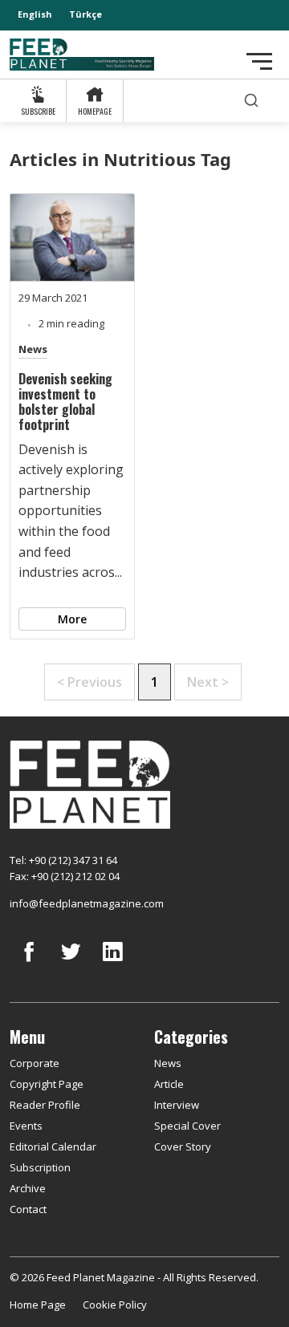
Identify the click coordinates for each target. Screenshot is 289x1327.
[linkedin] (112, 963)
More (72, 619)
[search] (251, 100)
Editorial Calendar (53, 1146)
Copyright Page (46, 1084)
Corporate (34, 1063)
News (32, 349)
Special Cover (187, 1125)
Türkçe (85, 14)
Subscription (40, 1167)
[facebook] (29, 963)
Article (169, 1084)
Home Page (38, 1304)
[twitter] (70, 963)
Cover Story (182, 1146)
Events (26, 1125)
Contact (28, 1209)
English (35, 14)
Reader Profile (45, 1105)
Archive (28, 1188)
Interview (176, 1105)
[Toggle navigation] (259, 61)
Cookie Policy (115, 1304)
